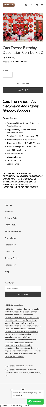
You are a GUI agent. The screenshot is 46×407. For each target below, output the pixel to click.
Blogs (7, 271)
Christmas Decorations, (14, 372)
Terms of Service (12, 258)
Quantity (6, 70)
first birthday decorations (14, 312)
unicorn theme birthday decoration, (27, 326)
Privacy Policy (10, 238)
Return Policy (10, 225)
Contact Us (9, 251)
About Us (9, 211)
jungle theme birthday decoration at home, (21, 351)
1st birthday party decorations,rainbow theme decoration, (21, 334)
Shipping (6, 61)
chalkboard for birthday (14, 328)
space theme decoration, (23, 317)
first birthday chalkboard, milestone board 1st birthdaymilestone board (22, 353)
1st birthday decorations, (14, 309)
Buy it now (23, 90)
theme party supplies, (32, 309)
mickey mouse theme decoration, (26, 348)
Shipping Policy (11, 218)
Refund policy (10, 265)
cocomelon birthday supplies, (25, 331)
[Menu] (41, 5)
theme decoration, (17, 342)
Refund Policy (10, 245)
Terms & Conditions (13, 231)
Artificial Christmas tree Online (20, 370)
